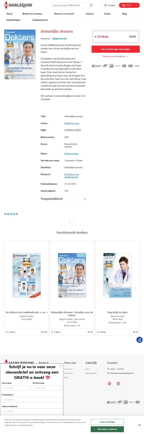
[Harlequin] (18, 5)
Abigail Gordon (59, 38)
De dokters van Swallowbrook (71, 175)
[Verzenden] (91, 5)
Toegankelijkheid (51, 199)
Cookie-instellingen (107, 422)
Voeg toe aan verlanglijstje (114, 56)
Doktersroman (71, 153)
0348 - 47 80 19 (117, 369)
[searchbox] (72, 5)
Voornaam (7, 383)
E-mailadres (7, 394)
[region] (72, 425)
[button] (136, 288)
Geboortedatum (9, 406)
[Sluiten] (139, 425)
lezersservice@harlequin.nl (121, 373)
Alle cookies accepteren (107, 429)
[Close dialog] (60, 365)
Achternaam (38, 383)
